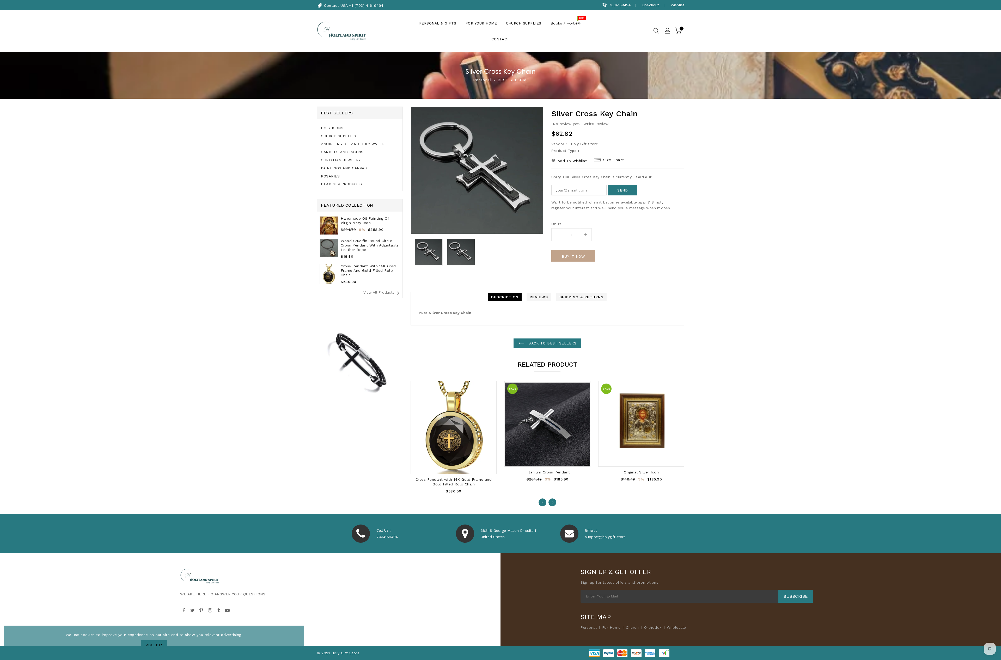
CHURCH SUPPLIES (338, 136)
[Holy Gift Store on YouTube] (227, 609)
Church (632, 627)
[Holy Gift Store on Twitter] (192, 609)
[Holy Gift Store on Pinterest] (201, 609)
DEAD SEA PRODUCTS (341, 184)
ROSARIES (330, 176)
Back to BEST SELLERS (552, 343)
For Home (611, 627)
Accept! (154, 645)
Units (556, 224)
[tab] (360, 128)
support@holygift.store (605, 537)
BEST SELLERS (513, 80)
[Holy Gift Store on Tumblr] (218, 609)
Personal (482, 80)
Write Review (596, 124)
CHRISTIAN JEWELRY (341, 160)
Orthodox (653, 627)
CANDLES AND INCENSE (343, 152)
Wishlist (677, 5)
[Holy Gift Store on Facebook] (183, 609)
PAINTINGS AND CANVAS (344, 168)
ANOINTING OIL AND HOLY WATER (352, 144)
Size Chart (613, 160)
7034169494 (620, 5)
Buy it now (573, 256)
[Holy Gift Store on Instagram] (210, 609)
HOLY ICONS (332, 128)
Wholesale (676, 627)
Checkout (650, 5)
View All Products (382, 293)
